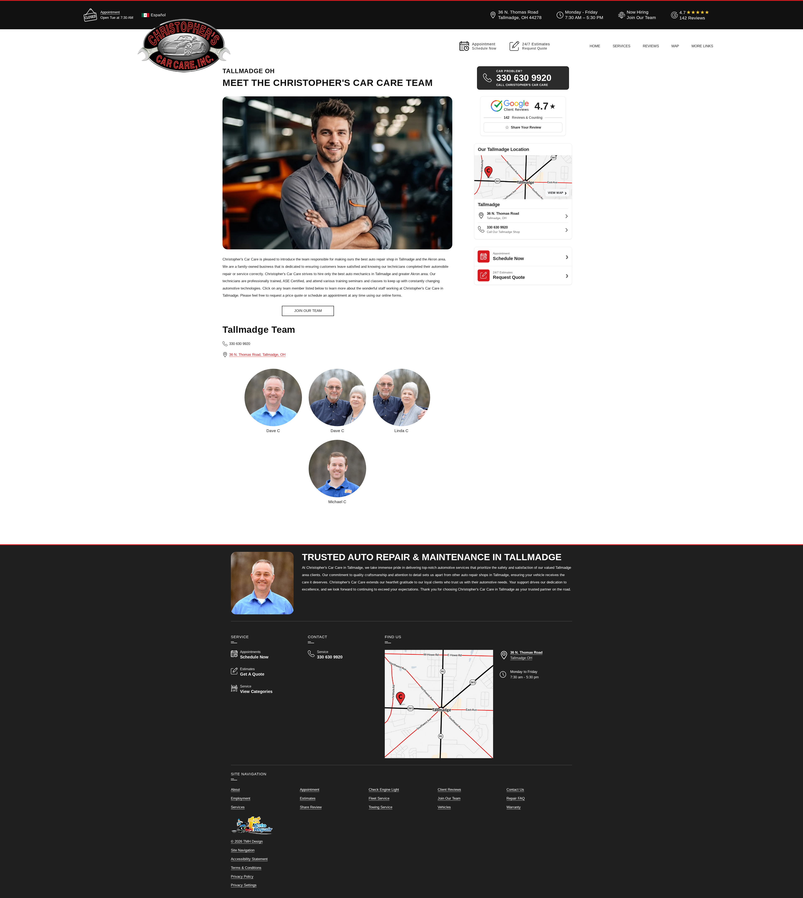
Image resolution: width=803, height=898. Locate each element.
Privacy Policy (242, 876)
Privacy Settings (244, 885)
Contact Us (515, 789)
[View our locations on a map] (439, 704)
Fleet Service (379, 798)
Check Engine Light (384, 789)
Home (595, 46)
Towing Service (380, 807)
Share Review (311, 807)
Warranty (513, 807)
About (235, 789)
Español (158, 15)
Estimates (308, 798)
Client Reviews (449, 789)
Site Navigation (242, 850)
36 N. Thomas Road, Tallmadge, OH (257, 354)
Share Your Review (526, 127)
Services (621, 46)
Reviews (651, 46)
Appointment (110, 12)
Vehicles (444, 807)
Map (675, 46)
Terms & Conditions (246, 868)
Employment (240, 798)
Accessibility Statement (249, 859)
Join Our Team (449, 798)
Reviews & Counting (523, 117)
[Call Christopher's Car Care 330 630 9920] (341, 654)
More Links (702, 46)
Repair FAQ (515, 798)
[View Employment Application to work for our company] (636, 15)
